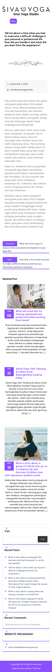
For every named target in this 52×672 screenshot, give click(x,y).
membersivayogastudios (21, 89)
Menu (13, 21)
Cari (7, 531)
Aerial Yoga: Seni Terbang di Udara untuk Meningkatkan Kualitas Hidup (31, 373)
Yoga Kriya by (26, 668)
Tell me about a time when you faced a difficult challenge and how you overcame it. (26, 570)
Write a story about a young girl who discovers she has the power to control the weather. (26, 560)
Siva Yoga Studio (26, 14)
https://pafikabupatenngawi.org (23, 647)
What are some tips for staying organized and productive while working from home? (30, 316)
